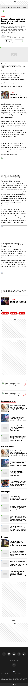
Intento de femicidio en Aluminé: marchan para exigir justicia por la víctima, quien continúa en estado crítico (18, 544)
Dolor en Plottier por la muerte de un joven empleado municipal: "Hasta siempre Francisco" (18, 574)
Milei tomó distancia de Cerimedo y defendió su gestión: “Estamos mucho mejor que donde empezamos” (17, 428)
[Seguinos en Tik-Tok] (24, 654)
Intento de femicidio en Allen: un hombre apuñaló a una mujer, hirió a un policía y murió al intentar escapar (18, 528)
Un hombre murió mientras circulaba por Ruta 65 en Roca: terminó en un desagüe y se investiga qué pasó (18, 418)
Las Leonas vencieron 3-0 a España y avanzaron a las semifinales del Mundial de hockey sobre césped (18, 438)
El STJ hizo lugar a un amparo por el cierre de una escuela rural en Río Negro (18, 498)
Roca (18, 7)
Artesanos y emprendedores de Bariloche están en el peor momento (18, 96)
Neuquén (13, 7)
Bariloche (23, 7)
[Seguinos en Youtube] (14, 654)
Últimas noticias (5, 7)
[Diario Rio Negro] (14, 672)
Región (3, 16)
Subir (14, 684)
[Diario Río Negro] (3, 11)
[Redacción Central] (3, 37)
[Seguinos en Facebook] (4, 654)
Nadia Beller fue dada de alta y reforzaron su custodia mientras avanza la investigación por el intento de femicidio (18, 408)
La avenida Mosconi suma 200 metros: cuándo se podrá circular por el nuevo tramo (18, 553)
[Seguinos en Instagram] (19, 654)
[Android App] (14, 665)
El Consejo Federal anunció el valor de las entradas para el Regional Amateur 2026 (18, 508)
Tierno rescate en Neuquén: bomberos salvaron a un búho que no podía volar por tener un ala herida (18, 563)
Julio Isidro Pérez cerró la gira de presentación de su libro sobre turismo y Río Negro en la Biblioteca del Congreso (18, 519)
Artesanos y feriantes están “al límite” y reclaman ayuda (18, 302)
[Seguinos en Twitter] (9, 654)
